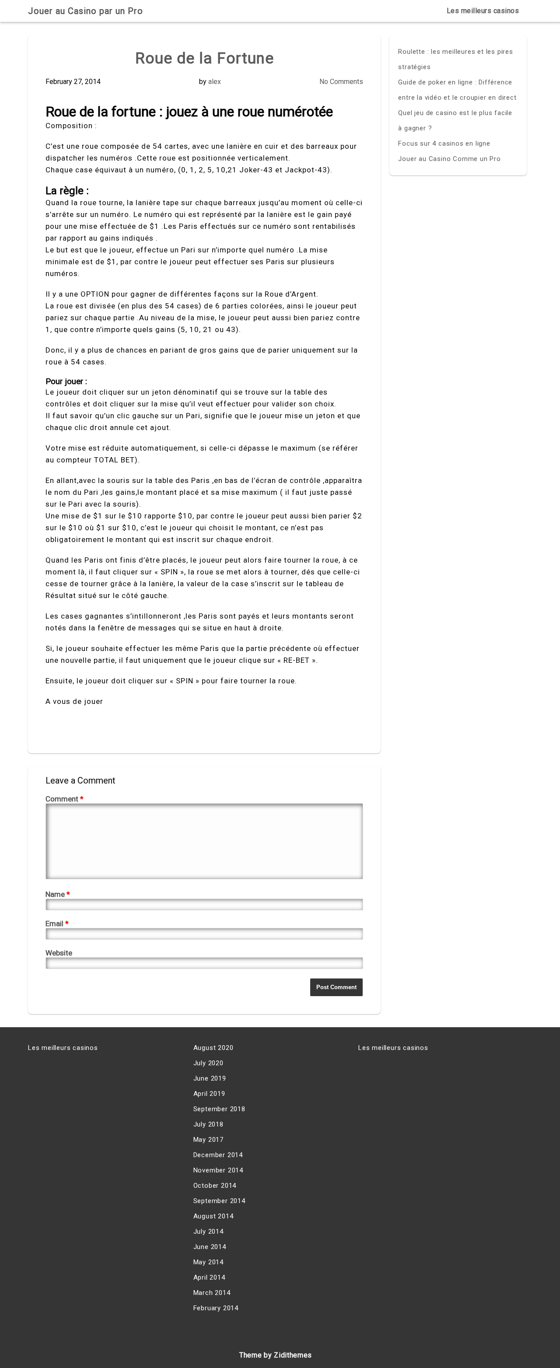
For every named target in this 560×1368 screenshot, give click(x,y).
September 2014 (219, 1201)
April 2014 (209, 1277)
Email (57, 923)
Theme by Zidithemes (275, 1355)
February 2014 (215, 1308)
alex (214, 81)
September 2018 (219, 1109)
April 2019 (209, 1094)
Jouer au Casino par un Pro (85, 11)
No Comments (341, 81)
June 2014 (209, 1247)
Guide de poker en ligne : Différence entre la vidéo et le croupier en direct (457, 89)
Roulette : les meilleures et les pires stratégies (455, 59)
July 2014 (208, 1231)
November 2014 (218, 1170)
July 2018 (208, 1124)
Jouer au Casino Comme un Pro (449, 159)
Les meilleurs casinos (483, 11)
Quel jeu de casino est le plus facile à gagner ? (455, 120)
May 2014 (208, 1262)
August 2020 (213, 1048)
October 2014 (215, 1186)
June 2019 (209, 1078)
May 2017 (208, 1140)
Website (59, 952)
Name (58, 894)
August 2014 (213, 1216)
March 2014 (212, 1293)
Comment (65, 798)
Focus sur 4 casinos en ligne (444, 143)
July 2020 (208, 1063)
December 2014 (218, 1155)
